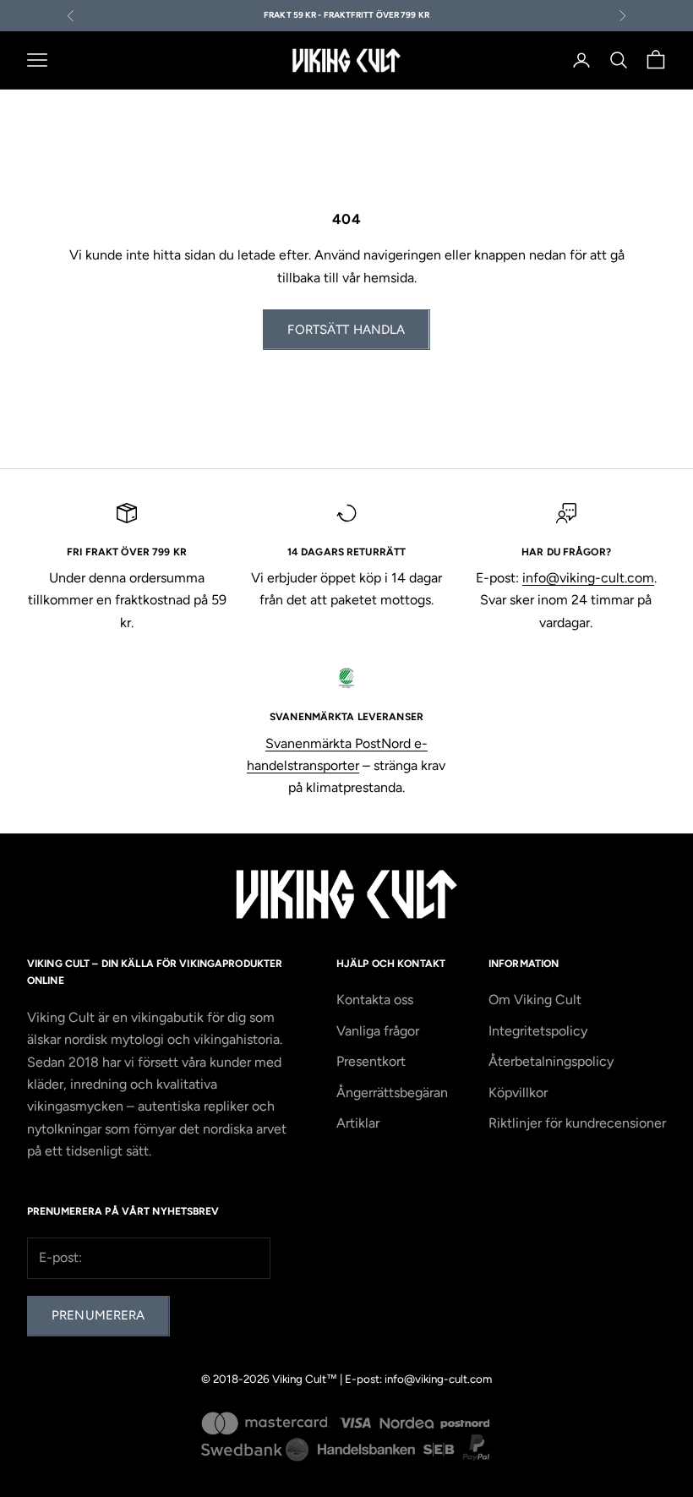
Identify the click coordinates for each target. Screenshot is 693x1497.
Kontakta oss (374, 1000)
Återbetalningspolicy (551, 1061)
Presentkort (371, 1061)
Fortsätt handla (346, 329)
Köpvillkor (518, 1093)
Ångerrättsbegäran (392, 1093)
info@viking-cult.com (588, 578)
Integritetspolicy (537, 1031)
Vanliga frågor (377, 1031)
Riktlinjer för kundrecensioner (577, 1123)
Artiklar (357, 1123)
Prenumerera (98, 1315)
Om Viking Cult (534, 1000)
